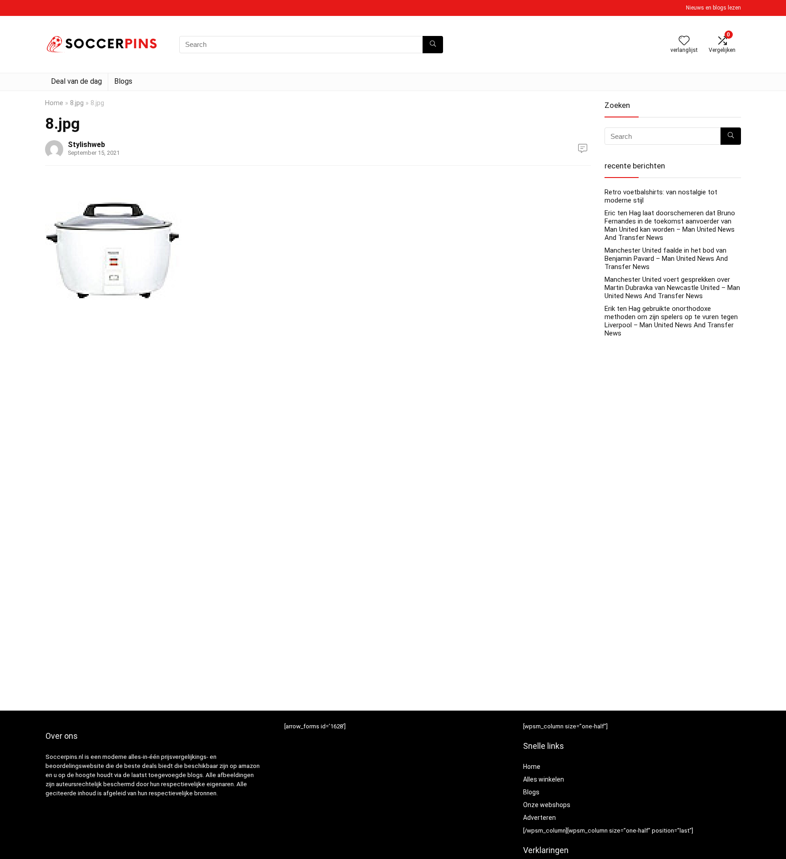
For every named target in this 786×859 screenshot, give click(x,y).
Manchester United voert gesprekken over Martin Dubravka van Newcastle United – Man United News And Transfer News (672, 287)
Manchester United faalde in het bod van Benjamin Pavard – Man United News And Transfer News (666, 258)
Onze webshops (546, 804)
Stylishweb (86, 144)
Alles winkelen (543, 779)
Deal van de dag (76, 81)
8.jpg (77, 103)
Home (54, 103)
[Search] (433, 44)
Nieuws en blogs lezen (713, 8)
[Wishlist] (684, 41)
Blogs (123, 81)
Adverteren (539, 817)
